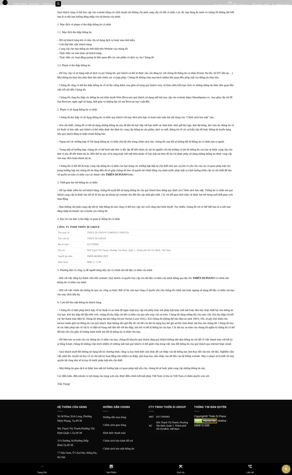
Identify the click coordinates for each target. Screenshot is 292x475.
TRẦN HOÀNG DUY (97, 256)
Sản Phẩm (34, 4)
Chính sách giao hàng (114, 424)
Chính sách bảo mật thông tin (118, 448)
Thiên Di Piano (20, 4)
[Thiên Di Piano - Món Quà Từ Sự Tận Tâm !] (5, 2)
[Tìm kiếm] (58, 4)
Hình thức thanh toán (114, 432)
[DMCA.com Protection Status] (205, 420)
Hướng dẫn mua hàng (114, 417)
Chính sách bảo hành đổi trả (118, 440)
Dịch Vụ (47, 4)
